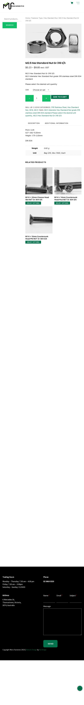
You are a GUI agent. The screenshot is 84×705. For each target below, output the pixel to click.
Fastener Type (37, 18)
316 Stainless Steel (58, 107)
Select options (33, 203)
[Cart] (72, 3)
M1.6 (31, 110)
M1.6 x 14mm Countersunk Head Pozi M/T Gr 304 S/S (65, 198)
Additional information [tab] (56, 123)
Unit (27, 90)
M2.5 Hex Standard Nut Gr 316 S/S (47, 116)
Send (51, 643)
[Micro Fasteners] (13, 9)
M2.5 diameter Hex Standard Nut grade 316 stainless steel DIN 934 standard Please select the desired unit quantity (52, 113)
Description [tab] (34, 123)
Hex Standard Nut (51, 18)
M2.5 (36, 110)
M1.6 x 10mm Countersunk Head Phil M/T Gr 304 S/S (36, 237)
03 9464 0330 (48, 581)
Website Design (31, 650)
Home (27, 18)
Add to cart (60, 97)
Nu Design (42, 650)
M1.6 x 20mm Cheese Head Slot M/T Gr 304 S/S (37, 198)
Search (10, 25)
